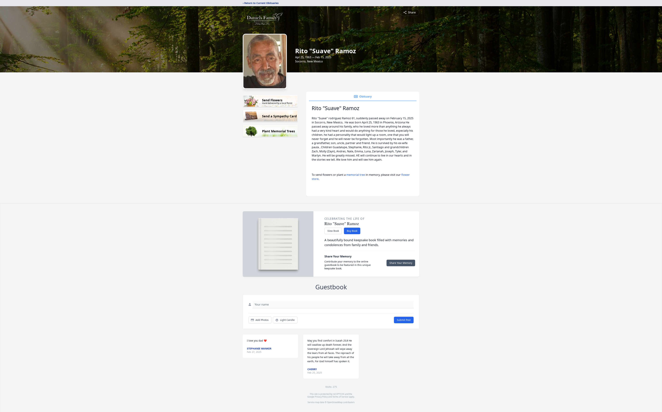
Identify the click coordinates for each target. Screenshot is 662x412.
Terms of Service (340, 396)
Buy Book (352, 230)
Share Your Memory (400, 263)
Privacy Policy (321, 396)
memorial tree (355, 175)
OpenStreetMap (334, 402)
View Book (333, 230)
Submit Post (404, 320)
